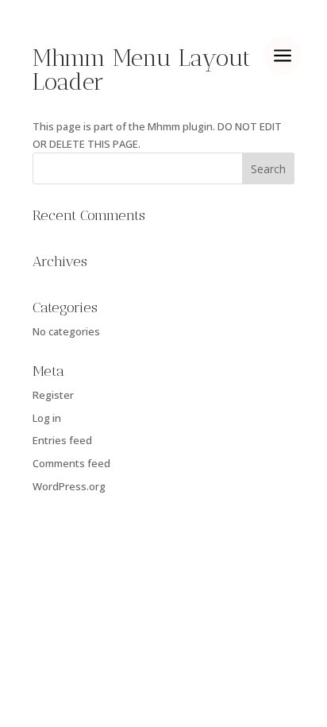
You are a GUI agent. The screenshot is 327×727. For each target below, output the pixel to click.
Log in (47, 418)
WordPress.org (69, 486)
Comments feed (71, 463)
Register (53, 395)
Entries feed (62, 440)
